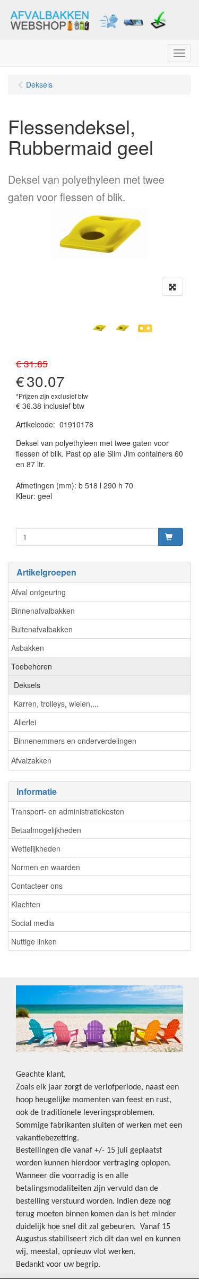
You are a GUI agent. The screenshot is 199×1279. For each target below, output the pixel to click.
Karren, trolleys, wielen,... (56, 703)
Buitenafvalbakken (42, 629)
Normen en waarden (45, 867)
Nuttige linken (34, 941)
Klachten (25, 904)
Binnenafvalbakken (43, 610)
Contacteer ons (37, 885)
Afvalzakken (31, 760)
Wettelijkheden (35, 848)
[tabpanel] (99, 328)
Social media (32, 922)
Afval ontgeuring (38, 592)
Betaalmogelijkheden (46, 830)
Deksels (27, 685)
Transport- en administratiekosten (67, 811)
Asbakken (27, 647)
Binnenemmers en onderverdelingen (75, 740)
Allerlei (25, 722)
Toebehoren (31, 666)
